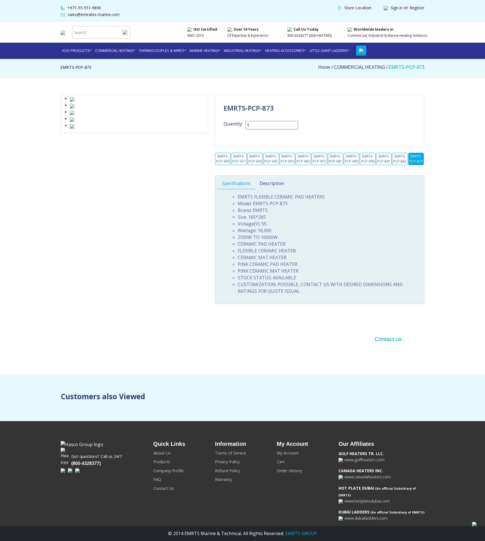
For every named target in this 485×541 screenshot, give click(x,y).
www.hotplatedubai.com (367, 501)
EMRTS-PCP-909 (222, 159)
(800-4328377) (86, 463)
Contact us (388, 339)
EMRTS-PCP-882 (399, 159)
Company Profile (168, 470)
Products (161, 461)
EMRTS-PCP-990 (351, 159)
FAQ (157, 479)
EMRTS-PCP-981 (335, 159)
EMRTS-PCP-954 (287, 159)
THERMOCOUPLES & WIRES (161, 50)
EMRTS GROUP (300, 533)
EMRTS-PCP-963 (303, 159)
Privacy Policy (227, 461)
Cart (281, 461)
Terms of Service (230, 453)
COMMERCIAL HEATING (114, 50)
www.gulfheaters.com (364, 459)
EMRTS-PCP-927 (239, 159)
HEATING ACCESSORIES (284, 50)
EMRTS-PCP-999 (367, 159)
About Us (162, 453)
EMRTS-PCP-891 (383, 159)
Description (272, 183)
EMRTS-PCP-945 (271, 159)
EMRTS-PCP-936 (255, 159)
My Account (288, 453)
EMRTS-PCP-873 (406, 67)
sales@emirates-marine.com (94, 14)
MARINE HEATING (204, 50)
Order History (289, 470)
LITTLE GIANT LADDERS (328, 50)
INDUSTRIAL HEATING (241, 50)
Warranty (223, 479)
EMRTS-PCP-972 (319, 159)
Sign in (397, 7)
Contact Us (163, 488)
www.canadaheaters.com (367, 477)
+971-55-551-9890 (84, 7)
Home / (326, 67)
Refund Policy (227, 470)
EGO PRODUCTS (76, 50)
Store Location (357, 7)
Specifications (236, 183)
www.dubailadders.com (366, 518)
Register (416, 7)
